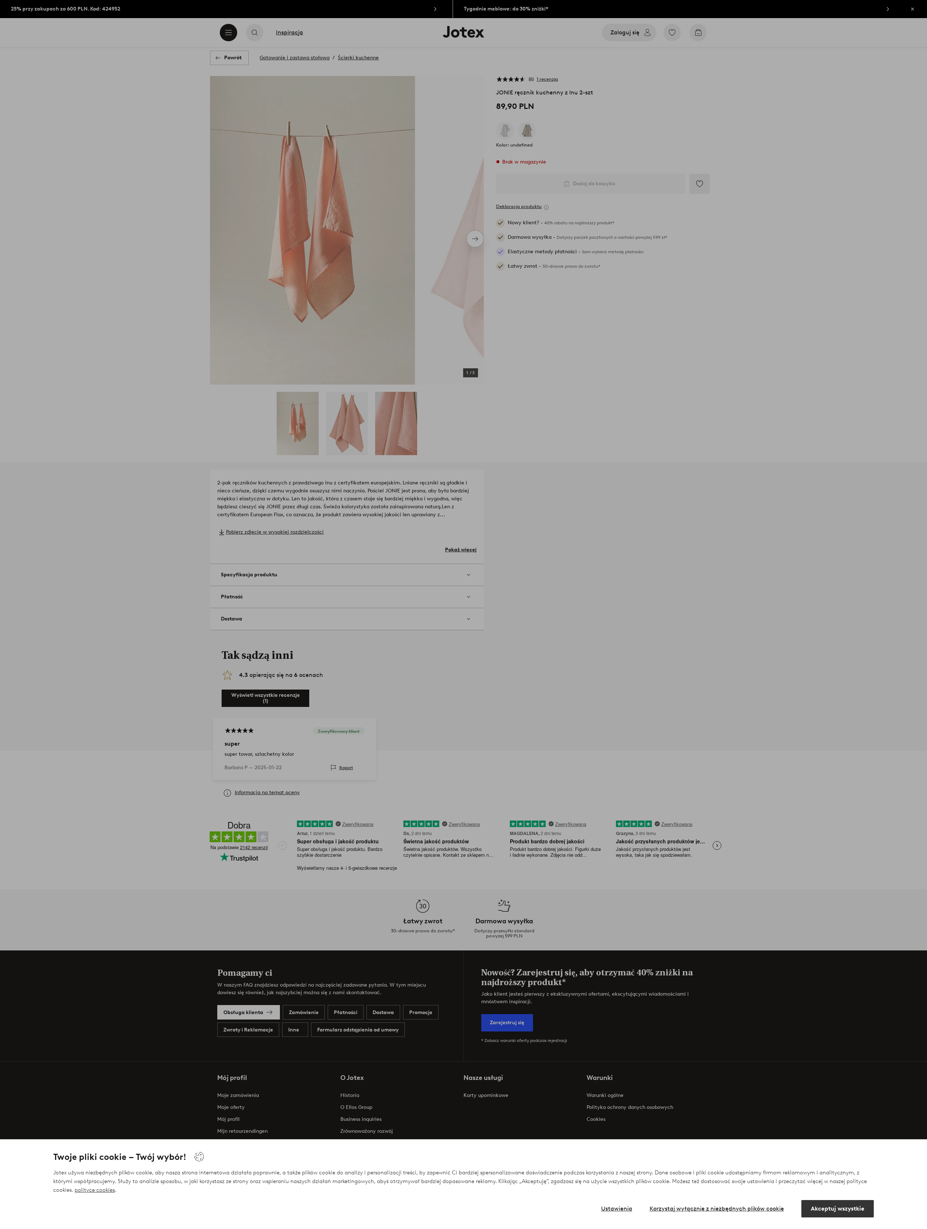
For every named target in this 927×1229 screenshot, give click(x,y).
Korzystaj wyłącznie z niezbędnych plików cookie (717, 1208)
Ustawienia (616, 1208)
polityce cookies (95, 1190)
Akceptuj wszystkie (837, 1208)
